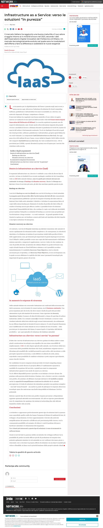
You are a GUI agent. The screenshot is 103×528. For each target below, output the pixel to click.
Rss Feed (22, 502)
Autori (12, 502)
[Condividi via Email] (19, 29)
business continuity (54, 308)
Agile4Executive (89, 6)
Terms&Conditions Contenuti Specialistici (51, 502)
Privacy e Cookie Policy (32, 502)
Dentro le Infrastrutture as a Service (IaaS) (24, 153)
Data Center (62, 6)
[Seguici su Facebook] (32, 498)
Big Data (47, 6)
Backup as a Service (19, 155)
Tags (16, 502)
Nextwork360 (9, 509)
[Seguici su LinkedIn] (26, 498)
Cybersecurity (54, 6)
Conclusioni (14, 164)
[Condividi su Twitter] (8, 29)
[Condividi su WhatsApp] (5, 29)
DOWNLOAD (93, 45)
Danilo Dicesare (9, 50)
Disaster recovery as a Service (22, 157)
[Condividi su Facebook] (13, 29)
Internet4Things (71, 6)
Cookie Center (67, 502)
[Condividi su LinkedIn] (10, 29)
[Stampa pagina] (21, 29)
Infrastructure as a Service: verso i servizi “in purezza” (29, 162)
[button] (4, 6)
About (7, 502)
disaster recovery (39, 181)
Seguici (18, 498)
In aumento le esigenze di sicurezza (22, 160)
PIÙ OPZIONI (82, 525)
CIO (16, 179)
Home (6, 24)
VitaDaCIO (80, 6)
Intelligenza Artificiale (37, 6)
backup (28, 181)
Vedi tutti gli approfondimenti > (90, 135)
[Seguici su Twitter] (29, 498)
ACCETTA (82, 519)
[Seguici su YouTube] (36, 498)
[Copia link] (16, 29)
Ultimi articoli (26, 6)
